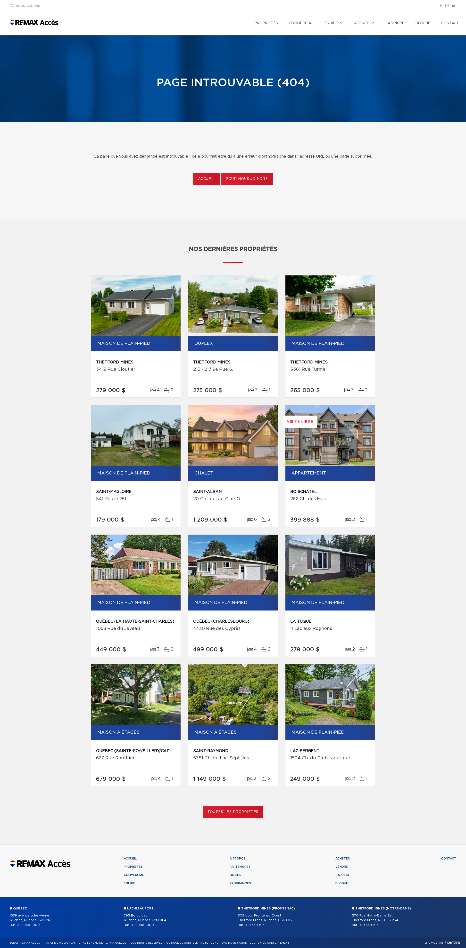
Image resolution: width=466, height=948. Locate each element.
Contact (450, 23)
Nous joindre (28, 6)
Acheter (342, 858)
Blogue (422, 23)
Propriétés (266, 23)
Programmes (240, 883)
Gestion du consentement (269, 943)
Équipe (331, 23)
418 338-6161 (255, 925)
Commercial (301, 23)
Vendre (341, 866)
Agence (361, 23)
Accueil (206, 179)
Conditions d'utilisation (228, 943)
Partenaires (240, 866)
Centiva (452, 942)
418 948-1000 (28, 925)
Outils (235, 875)
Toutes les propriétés (233, 812)
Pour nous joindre (247, 179)
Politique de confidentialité (186, 943)
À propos (237, 858)
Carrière (394, 23)
